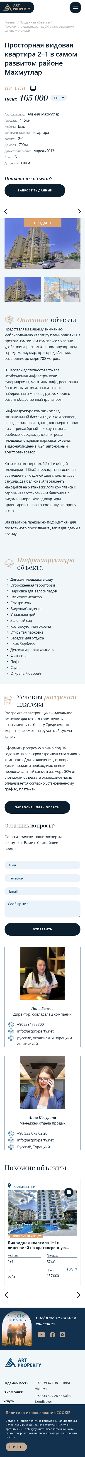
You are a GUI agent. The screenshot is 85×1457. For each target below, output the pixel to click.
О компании (13, 1392)
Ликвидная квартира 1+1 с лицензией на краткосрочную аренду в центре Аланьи (37, 1245)
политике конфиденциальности (50, 1421)
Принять (16, 1447)
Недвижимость (16, 1383)
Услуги (8, 1401)
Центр (30, 1187)
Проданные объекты (34, 22)
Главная (10, 22)
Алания (19, 1187)
